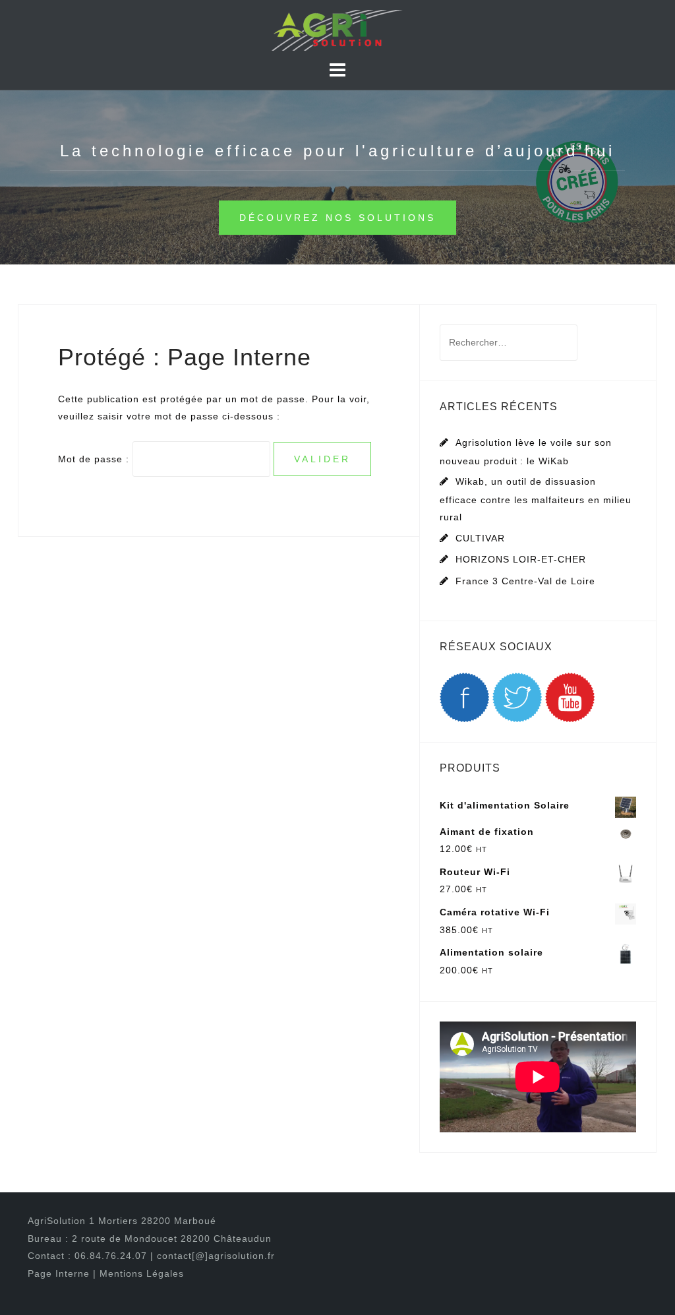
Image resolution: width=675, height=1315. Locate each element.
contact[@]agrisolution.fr (216, 1255)
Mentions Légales (142, 1273)
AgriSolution (58, 1220)
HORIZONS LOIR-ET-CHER (520, 559)
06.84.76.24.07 (110, 1255)
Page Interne (60, 1273)
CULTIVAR (480, 538)
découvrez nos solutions (337, 217)
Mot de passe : (95, 459)
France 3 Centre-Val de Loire (525, 581)
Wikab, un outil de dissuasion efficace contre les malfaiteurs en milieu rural (535, 499)
